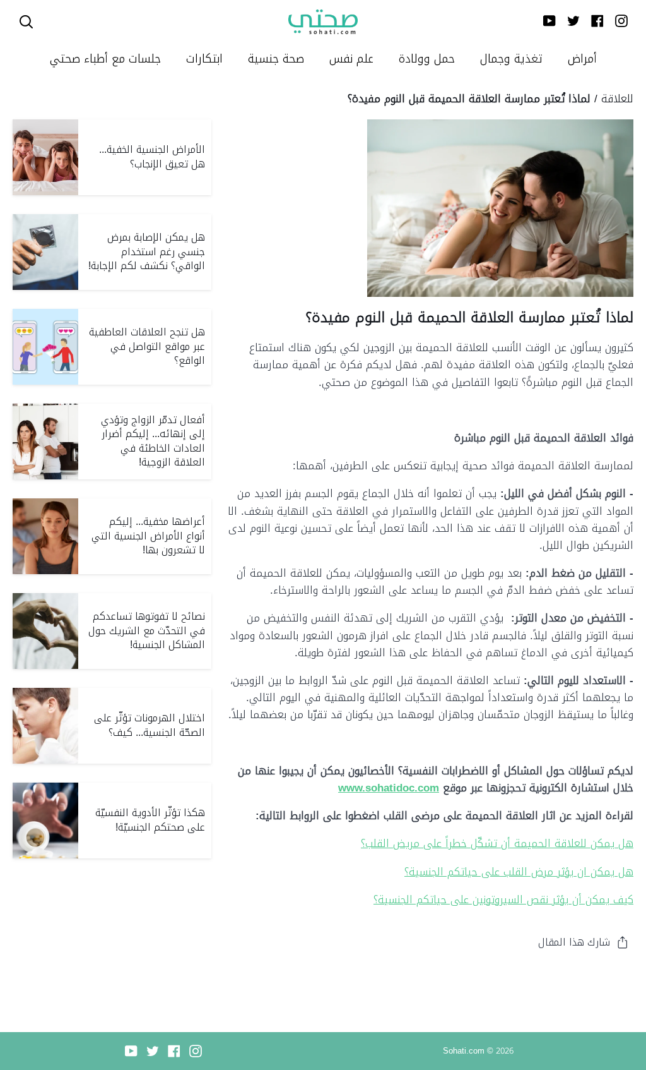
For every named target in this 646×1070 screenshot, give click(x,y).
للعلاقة (617, 98)
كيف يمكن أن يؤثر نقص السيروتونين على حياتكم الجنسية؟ (503, 899)
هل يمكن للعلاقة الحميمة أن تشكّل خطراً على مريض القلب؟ (497, 843)
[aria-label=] (26, 22)
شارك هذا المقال (574, 942)
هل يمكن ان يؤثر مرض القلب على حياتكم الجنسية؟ (518, 872)
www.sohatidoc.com (388, 788)
